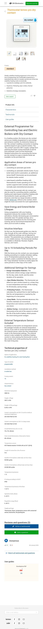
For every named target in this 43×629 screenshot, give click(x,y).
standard (10, 68)
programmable (8, 364)
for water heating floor (23, 357)
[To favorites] (34, 95)
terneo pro (13, 200)
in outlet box (8, 371)
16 (5, 378)
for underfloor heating (10, 357)
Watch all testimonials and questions (21, 553)
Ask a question (22, 532)
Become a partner (32, 3)
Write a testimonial (22, 526)
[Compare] (31, 95)
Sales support (9, 96)
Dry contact (7, 386)
